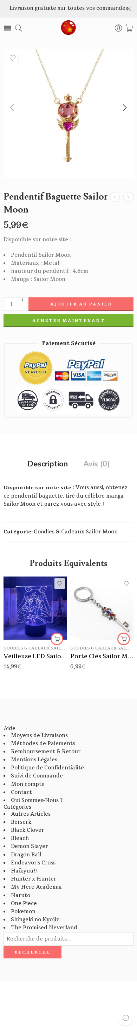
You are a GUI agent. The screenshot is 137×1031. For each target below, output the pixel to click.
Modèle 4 (89, 628)
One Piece (24, 903)
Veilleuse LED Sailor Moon (35, 656)
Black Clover (27, 830)
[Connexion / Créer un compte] (118, 28)
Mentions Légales (34, 759)
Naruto (20, 895)
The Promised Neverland (44, 927)
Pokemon (23, 911)
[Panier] (129, 28)
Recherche (32, 952)
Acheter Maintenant (68, 320)
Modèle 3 (89, 617)
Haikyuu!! (24, 871)
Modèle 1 (89, 596)
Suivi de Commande (37, 776)
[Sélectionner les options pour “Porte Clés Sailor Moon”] (123, 639)
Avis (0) (96, 464)
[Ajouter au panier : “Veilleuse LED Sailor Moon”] (57, 639)
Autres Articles (31, 814)
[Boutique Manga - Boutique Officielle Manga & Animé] (68, 28)
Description (47, 464)
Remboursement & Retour (45, 751)
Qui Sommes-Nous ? (37, 800)
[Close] (129, 8)
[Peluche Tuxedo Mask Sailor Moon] (128, 197)
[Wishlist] (12, 58)
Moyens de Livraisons (39, 735)
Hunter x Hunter (33, 879)
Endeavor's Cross (33, 863)
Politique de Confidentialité (47, 767)
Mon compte (28, 784)
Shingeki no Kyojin (35, 919)
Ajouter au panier (81, 304)
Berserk (21, 822)
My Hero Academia (36, 887)
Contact (21, 792)
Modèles (80, 586)
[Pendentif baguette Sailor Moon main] (68, 113)
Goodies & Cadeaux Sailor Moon (76, 531)
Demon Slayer (29, 846)
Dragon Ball (26, 854)
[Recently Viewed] (125, 1018)
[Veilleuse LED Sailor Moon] (35, 608)
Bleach (20, 838)
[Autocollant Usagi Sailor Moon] (115, 197)
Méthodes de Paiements (43, 743)
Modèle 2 (89, 606)
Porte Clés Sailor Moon (101, 656)
